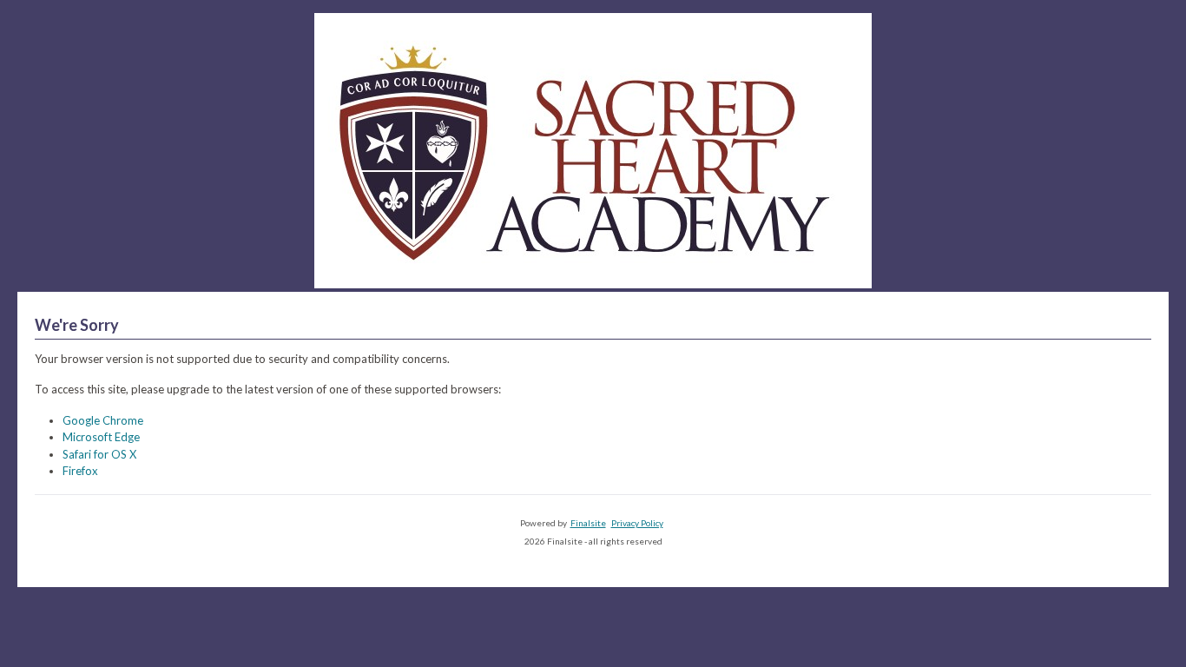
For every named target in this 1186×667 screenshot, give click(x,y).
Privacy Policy (637, 523)
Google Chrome (103, 420)
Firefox (80, 471)
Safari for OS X (99, 454)
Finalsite (588, 523)
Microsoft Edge (101, 437)
